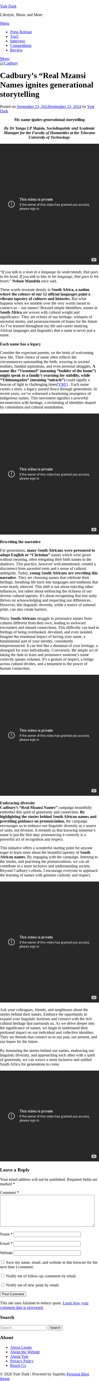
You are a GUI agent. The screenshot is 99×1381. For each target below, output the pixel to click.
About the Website (25, 1352)
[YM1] (62, 384)
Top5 (14, 36)
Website (6, 1253)
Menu (4, 23)
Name (6, 1234)
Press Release (21, 32)
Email (6, 1243)
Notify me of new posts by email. (32, 1285)
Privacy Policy (22, 1361)
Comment (9, 1192)
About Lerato (21, 1347)
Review (16, 50)
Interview (17, 41)
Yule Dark (8, 6)
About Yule (19, 1356)
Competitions (20, 45)
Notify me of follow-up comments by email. (41, 1276)
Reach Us (18, 1365)
